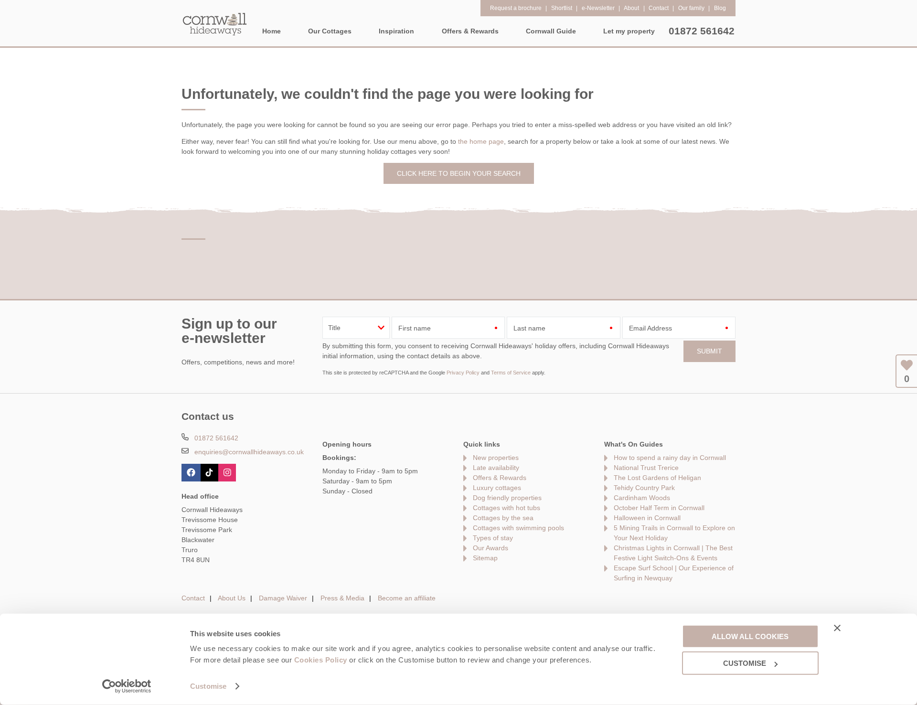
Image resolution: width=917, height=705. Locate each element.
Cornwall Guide (551, 31)
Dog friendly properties (507, 498)
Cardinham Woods (642, 498)
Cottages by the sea (503, 518)
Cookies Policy (320, 660)
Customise (208, 686)
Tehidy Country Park (644, 487)
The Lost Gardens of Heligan (657, 477)
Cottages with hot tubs (506, 508)
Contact (193, 598)
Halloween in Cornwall (647, 518)
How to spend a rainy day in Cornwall (670, 457)
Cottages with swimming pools (518, 528)
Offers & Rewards (499, 477)
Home (271, 31)
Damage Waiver (283, 598)
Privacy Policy (463, 372)
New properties (496, 457)
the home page (481, 141)
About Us (231, 598)
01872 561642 (702, 30)
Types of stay (493, 538)
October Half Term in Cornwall (659, 508)
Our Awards (490, 548)
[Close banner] (837, 627)
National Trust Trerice (646, 467)
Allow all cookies (750, 636)
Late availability (496, 467)
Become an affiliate (407, 598)
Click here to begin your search (459, 173)
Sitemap (485, 558)
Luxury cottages (497, 487)
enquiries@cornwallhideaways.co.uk (249, 452)
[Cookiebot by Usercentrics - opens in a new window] (127, 686)
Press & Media (342, 598)
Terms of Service (511, 372)
